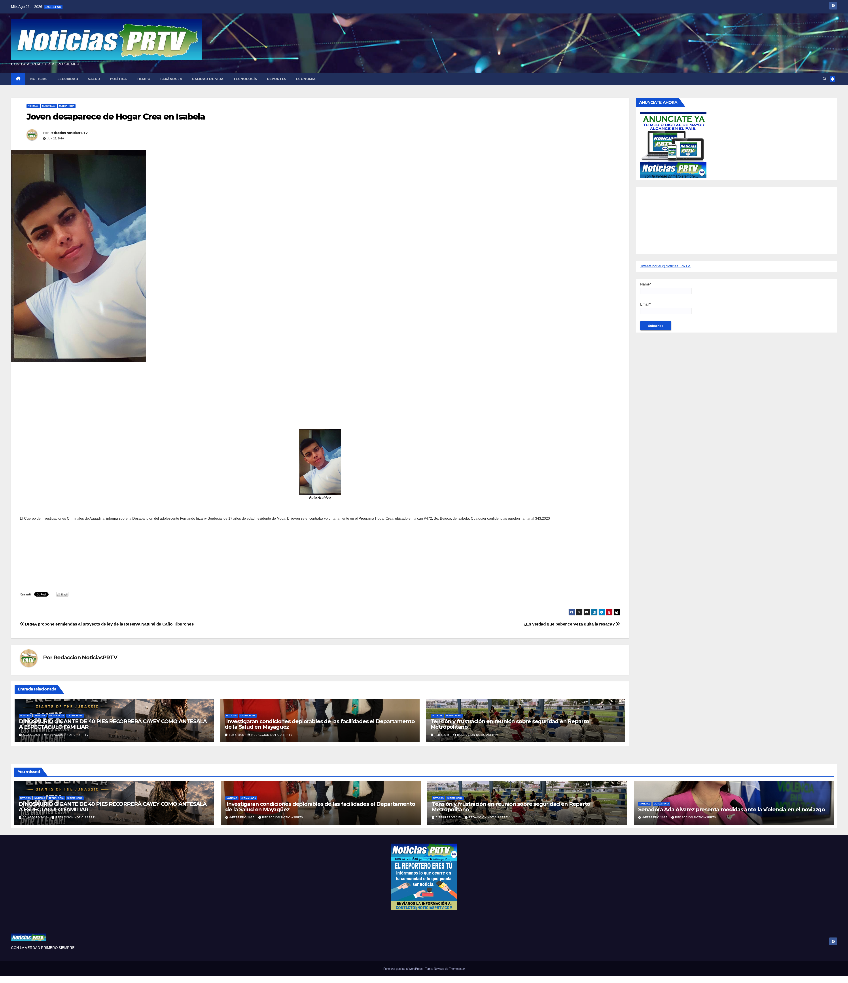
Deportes (276, 79)
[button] (824, 79)
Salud (94, 79)
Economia (306, 79)
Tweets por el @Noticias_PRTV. (665, 266)
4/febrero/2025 (655, 817)
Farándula (171, 79)
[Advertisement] (152, 398)
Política (118, 79)
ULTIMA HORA (66, 106)
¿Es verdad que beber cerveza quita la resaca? (570, 624)
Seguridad (67, 79)
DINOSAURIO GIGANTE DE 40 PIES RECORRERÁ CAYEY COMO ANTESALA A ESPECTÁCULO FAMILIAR (113, 724)
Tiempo (144, 79)
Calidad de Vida (208, 79)
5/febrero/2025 (449, 817)
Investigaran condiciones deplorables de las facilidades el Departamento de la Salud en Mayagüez (320, 724)
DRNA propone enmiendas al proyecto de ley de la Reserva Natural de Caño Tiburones (109, 624)
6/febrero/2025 (242, 817)
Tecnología (245, 79)
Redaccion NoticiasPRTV (68, 133)
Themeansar (457, 968)
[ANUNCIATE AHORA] (673, 144)
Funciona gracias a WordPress (403, 968)
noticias (25, 715)
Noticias (39, 79)
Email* (645, 304)
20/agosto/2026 (36, 817)
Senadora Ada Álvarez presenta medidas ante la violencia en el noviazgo (731, 809)
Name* (645, 284)
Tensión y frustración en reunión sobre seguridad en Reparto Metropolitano (510, 724)
